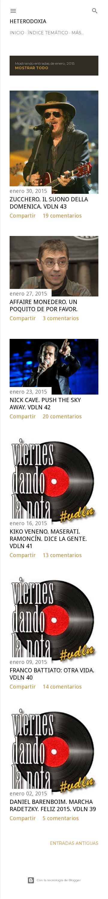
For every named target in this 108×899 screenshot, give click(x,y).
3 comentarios (61, 318)
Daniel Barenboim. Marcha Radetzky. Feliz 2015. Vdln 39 (53, 805)
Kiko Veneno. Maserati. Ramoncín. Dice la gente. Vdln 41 (48, 539)
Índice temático (48, 33)
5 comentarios (61, 818)
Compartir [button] (23, 215)
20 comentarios (62, 416)
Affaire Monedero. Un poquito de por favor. (44, 305)
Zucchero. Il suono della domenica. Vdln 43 (49, 203)
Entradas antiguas (74, 843)
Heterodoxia (28, 21)
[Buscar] (94, 10)
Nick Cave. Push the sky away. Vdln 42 (45, 403)
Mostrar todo (31, 68)
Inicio (17, 33)
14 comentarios (62, 687)
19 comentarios (62, 215)
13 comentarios (62, 555)
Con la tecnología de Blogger (59, 880)
